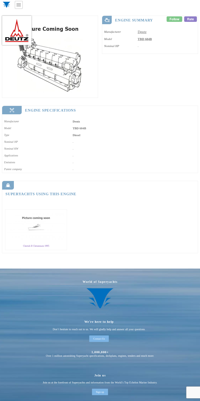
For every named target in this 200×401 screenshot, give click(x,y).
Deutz (142, 32)
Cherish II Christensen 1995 (36, 246)
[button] (19, 5)
